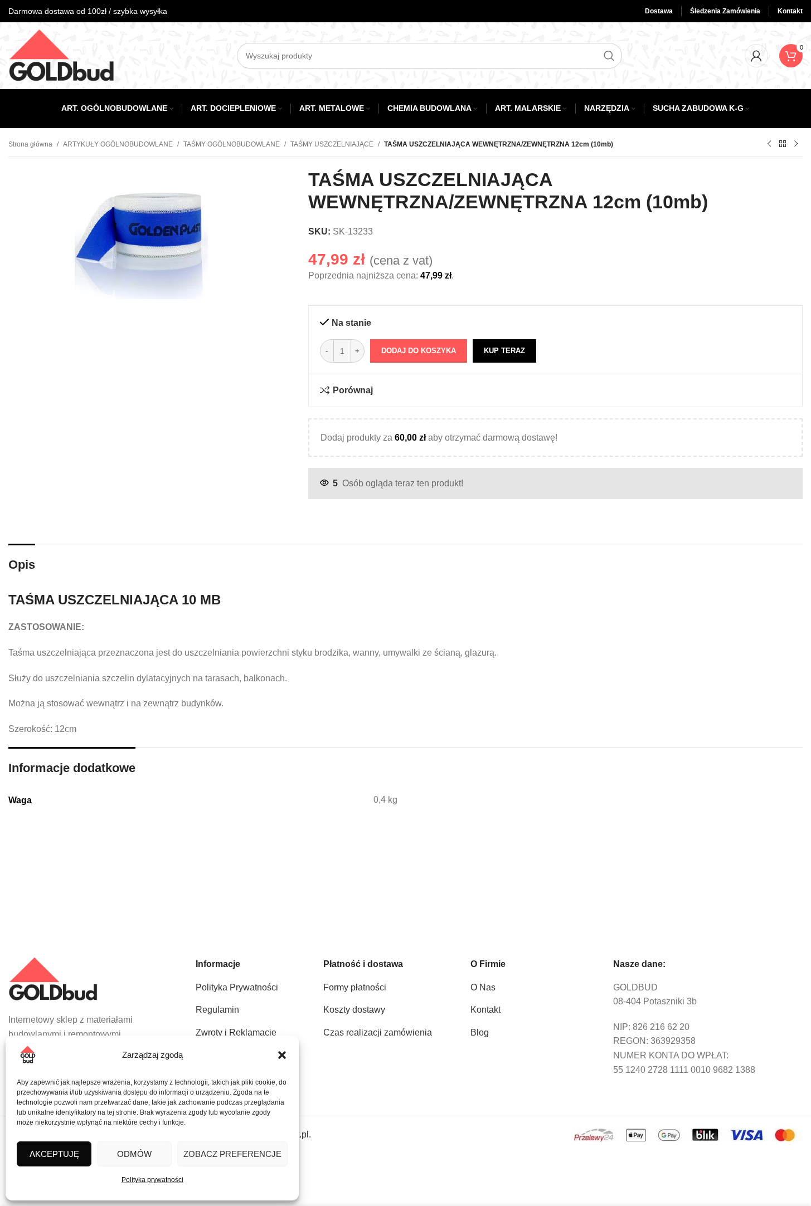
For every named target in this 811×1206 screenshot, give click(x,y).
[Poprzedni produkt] (769, 144)
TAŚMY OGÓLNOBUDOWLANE (231, 144)
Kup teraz (504, 350)
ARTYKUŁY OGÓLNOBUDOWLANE (118, 144)
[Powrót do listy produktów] (782, 144)
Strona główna (30, 144)
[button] (282, 1055)
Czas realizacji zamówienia (377, 1032)
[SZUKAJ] (609, 56)
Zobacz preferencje (232, 1154)
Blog (479, 1032)
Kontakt (485, 1009)
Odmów (134, 1154)
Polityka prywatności (152, 1180)
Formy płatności (354, 987)
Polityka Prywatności (237, 987)
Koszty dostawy (354, 1009)
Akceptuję (54, 1154)
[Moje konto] (756, 56)
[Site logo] (61, 55)
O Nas (483, 987)
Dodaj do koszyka (418, 350)
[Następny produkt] (796, 144)
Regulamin (217, 1009)
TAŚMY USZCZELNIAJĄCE (331, 144)
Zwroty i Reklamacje (236, 1032)
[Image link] (53, 978)
